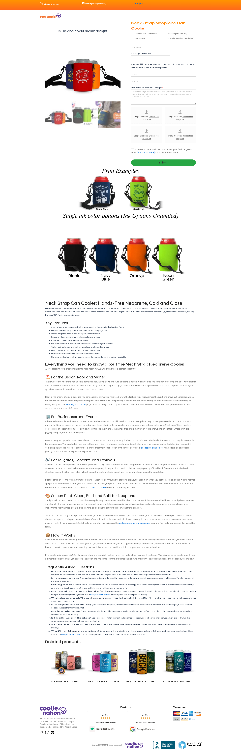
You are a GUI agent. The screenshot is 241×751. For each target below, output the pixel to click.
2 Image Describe (141, 53)
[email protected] (146, 152)
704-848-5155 (54, 4)
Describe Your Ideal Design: (147, 87)
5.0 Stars (106, 715)
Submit (163, 162)
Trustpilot (139, 3)
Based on (106, 722)
